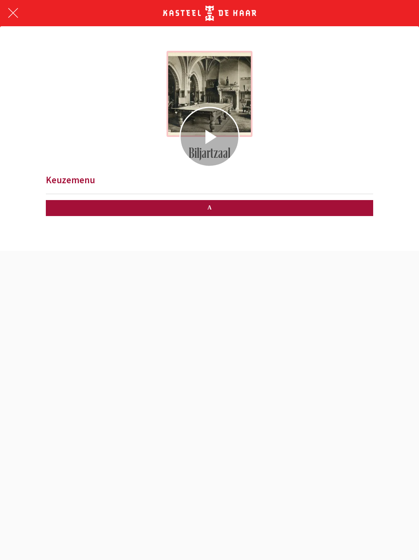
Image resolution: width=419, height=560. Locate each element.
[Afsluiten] (13, 13)
